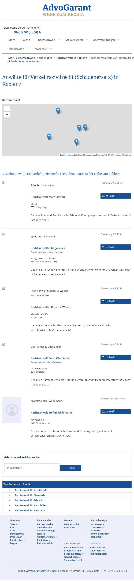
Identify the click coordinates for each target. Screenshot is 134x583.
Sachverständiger (104, 39)
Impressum (16, 536)
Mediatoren (43, 540)
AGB (12, 530)
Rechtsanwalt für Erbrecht (29, 500)
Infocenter (40, 49)
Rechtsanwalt (46, 39)
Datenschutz (17, 533)
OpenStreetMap (85, 155)
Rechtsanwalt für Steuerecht (30, 495)
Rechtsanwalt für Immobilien (30, 505)
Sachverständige (46, 530)
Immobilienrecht (100, 533)
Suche (26, 39)
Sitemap (14, 524)
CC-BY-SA (108, 155)
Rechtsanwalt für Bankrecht (30, 510)
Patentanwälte (45, 543)
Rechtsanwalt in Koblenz (71, 57)
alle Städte (45, 57)
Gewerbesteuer (72, 556)
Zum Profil (108, 196)
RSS (12, 527)
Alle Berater (16, 49)
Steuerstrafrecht (73, 560)
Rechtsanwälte (45, 524)
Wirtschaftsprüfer (47, 536)
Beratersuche (71, 524)
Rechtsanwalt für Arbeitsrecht (31, 490)
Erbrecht (95, 530)
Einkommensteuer (74, 547)
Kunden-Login (17, 540)
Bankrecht (96, 536)
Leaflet (63, 155)
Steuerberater (74, 39)
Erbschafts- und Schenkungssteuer (74, 552)
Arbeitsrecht (98, 524)
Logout (14, 543)
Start (12, 39)
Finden (71, 468)
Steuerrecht (97, 527)
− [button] (7, 114)
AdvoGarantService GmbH (41, 571)
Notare (41, 533)
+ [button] (7, 108)
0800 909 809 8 (27, 32)
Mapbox (127, 155)
